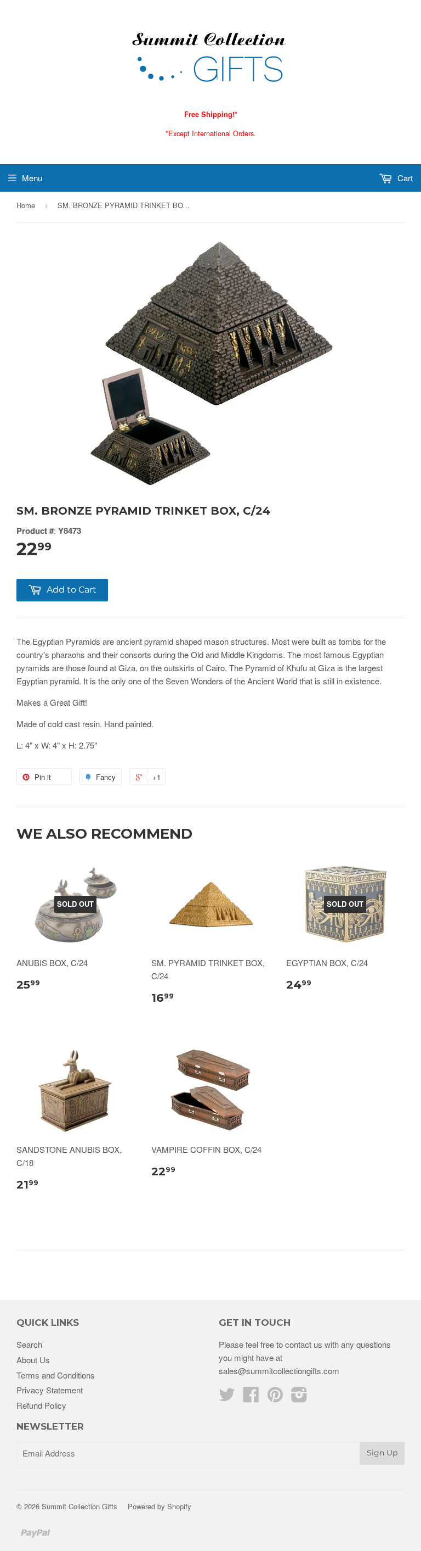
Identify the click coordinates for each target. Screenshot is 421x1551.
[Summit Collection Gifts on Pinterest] (275, 1397)
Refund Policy (41, 1405)
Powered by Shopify (159, 1506)
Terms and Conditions (55, 1375)
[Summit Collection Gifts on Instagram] (299, 1397)
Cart (404, 177)
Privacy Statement (49, 1390)
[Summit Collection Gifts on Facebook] (251, 1397)
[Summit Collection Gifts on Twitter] (227, 1397)
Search (29, 1344)
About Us (33, 1359)
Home (25, 205)
